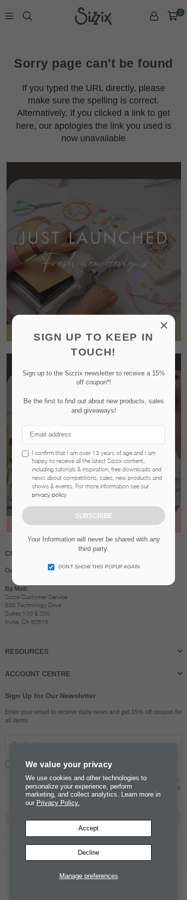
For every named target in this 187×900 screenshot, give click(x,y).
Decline (88, 852)
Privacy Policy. (58, 803)
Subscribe (94, 516)
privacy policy (49, 494)
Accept (88, 828)
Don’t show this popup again (99, 566)
